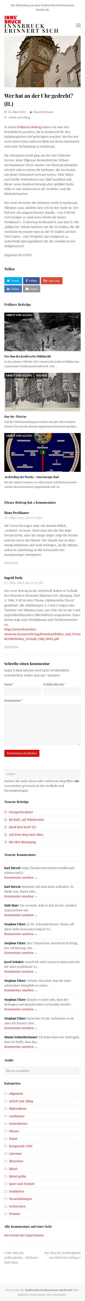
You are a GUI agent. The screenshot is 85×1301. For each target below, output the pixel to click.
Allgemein (16, 1093)
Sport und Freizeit (21, 1184)
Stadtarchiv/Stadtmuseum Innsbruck (48, 1290)
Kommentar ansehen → (20, 877)
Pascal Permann (43, 112)
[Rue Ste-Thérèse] (42, 392)
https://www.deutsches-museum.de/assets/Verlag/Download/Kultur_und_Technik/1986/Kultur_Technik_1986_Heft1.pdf (42, 634)
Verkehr (14, 1214)
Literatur (15, 1153)
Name (9, 684)
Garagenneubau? (21, 812)
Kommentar (13, 700)
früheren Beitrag (29, 127)
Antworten (11, 562)
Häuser (41, 375)
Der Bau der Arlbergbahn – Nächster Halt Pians (21, 1257)
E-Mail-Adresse (54, 684)
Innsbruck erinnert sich (31, 28)
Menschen (16, 1161)
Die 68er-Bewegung (22, 842)
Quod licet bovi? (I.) (22, 827)
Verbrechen (17, 1206)
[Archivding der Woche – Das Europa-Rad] (42, 452)
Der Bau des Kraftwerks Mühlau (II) (27, 356)
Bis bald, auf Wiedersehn (26, 819)
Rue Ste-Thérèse (15, 416)
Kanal (13, 1138)
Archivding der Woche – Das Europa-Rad (31, 477)
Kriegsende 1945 (20, 1146)
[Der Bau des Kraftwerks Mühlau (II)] (42, 332)
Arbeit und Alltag (19, 117)
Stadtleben (16, 1191)
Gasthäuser (17, 1116)
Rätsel (13, 1169)
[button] (13, 280)
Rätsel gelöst (17, 1176)
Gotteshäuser (18, 1123)
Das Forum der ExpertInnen (24, 1235)
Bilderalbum (17, 1108)
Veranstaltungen (20, 1199)
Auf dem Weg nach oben (26, 834)
